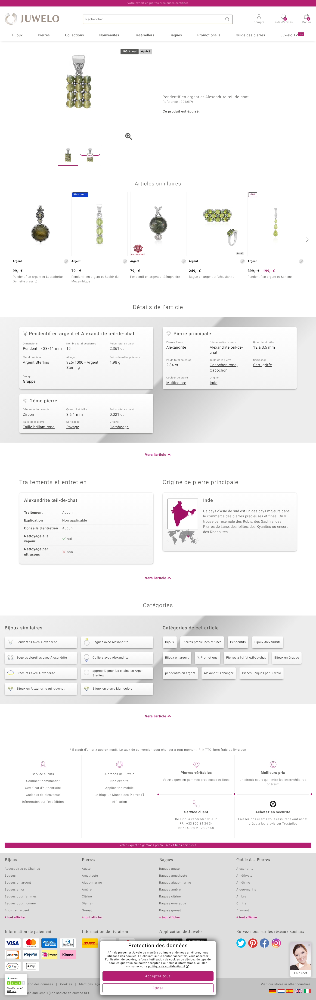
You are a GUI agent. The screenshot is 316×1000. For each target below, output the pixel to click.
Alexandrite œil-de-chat (226, 350)
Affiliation (119, 802)
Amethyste (90, 876)
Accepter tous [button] (158, 976)
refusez (143, 960)
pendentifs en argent (180, 673)
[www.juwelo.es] (289, 991)
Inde (213, 383)
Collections (74, 35)
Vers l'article (155, 454)
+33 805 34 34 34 (199, 824)
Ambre (87, 890)
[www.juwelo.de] (272, 991)
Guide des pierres (250, 35)
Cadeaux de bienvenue (43, 795)
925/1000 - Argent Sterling (82, 365)
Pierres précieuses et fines (202, 642)
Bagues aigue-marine (175, 883)
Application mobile (119, 788)
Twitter (241, 943)
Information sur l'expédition (43, 802)
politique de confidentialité (166, 967)
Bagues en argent (18, 883)
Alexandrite (176, 347)
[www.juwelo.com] (298, 991)
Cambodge (119, 427)
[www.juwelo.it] (307, 991)
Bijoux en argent (177, 658)
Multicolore (176, 383)
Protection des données (35, 984)
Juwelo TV (291, 35)
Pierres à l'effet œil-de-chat (246, 658)
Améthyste (244, 876)
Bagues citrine (170, 896)
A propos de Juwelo (119, 774)
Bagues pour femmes (21, 896)
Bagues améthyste (173, 876)
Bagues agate (169, 869)
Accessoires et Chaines (22, 869)
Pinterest (252, 943)
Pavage (72, 427)
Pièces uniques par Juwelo (261, 673)
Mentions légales (91, 984)
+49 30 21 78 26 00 (199, 828)
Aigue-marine (92, 883)
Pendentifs (238, 642)
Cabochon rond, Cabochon (224, 367)
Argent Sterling (36, 362)
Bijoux (17, 35)
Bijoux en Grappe (286, 658)
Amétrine (243, 883)
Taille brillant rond (39, 427)
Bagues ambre (170, 890)
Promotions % (208, 35)
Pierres (44, 35)
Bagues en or (15, 890)
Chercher (228, 19)
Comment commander (43, 781)
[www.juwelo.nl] (281, 991)
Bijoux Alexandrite (267, 642)
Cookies (66, 984)
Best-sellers (144, 35)
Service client (196, 812)
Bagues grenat (170, 910)
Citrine (87, 896)
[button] (259, 19)
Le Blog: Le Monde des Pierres (117, 795)
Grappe (29, 381)
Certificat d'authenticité (43, 788)
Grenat (87, 910)
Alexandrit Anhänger (219, 673)
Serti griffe (262, 365)
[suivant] (306, 239)
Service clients (43, 774)
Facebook (264, 943)
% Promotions (207, 658)
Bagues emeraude (172, 903)
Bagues (176, 35)
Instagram (276, 943)
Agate (86, 869)
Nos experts (119, 781)
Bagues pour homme (20, 903)
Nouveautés (109, 35)
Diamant (88, 903)
